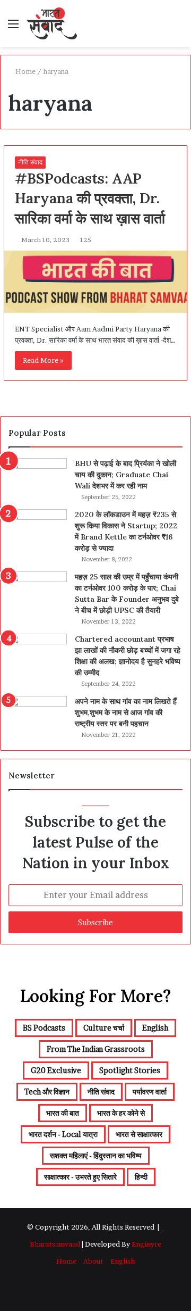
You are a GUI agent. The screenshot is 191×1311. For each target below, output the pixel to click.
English (155, 1027)
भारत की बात (62, 1112)
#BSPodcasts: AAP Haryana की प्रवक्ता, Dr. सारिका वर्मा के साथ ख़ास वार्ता (90, 198)
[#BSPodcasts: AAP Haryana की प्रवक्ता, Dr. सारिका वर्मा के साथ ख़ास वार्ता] (95, 282)
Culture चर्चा (103, 1027)
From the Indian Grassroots (96, 1048)
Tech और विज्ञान (47, 1091)
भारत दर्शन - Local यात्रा (63, 1134)
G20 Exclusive (56, 1070)
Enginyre (145, 1244)
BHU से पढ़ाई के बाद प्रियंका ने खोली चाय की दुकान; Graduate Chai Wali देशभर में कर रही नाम (125, 475)
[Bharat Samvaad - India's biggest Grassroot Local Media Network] (52, 23)
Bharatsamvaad (55, 1244)
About (93, 1261)
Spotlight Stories (129, 1070)
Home (25, 71)
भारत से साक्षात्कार (139, 1134)
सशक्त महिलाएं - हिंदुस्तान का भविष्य (96, 1155)
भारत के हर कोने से (121, 1112)
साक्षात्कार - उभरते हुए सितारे (80, 1176)
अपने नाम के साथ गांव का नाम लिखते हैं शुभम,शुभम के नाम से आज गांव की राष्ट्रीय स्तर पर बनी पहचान (126, 712)
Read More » (43, 360)
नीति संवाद (30, 162)
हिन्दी (141, 1176)
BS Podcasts (44, 1027)
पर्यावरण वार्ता (150, 1091)
